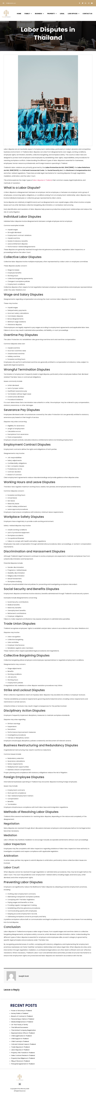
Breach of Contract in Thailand (22, 1016)
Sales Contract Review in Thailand (23, 1055)
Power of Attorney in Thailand (21, 1011)
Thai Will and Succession (19, 1027)
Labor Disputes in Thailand (20, 1050)
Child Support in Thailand (19, 1039)
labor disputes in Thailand (42, 180)
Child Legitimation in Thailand (21, 1036)
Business (38, 14)
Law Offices (72, 14)
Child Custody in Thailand (20, 1041)
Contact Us (87, 14)
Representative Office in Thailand (23, 1033)
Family (27, 14)
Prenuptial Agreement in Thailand (22, 1064)
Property (51, 14)
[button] (19, 1084)
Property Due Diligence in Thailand (23, 1058)
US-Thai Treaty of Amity (19, 1025)
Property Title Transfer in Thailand (23, 1053)
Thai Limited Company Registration (23, 1030)
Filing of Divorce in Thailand (20, 1061)
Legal (62, 14)
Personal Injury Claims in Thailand (22, 1019)
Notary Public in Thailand (19, 1013)
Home (19, 14)
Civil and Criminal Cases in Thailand (23, 1044)
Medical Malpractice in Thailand (22, 1022)
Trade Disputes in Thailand (20, 1047)
